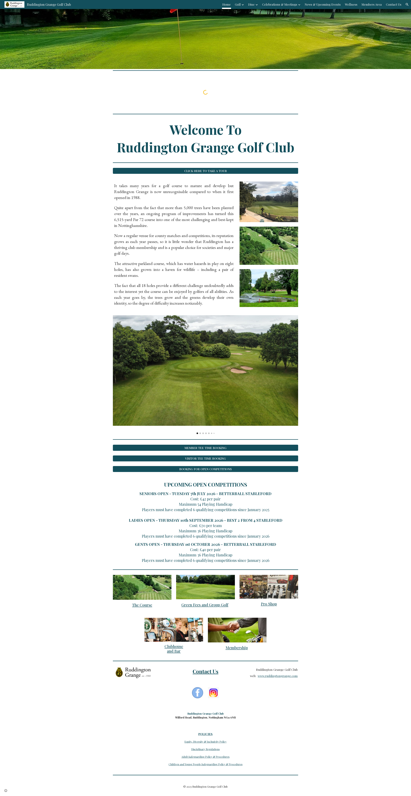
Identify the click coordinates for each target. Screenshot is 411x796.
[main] (205, 138)
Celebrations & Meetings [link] (279, 4)
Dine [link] (251, 4)
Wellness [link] (351, 4)
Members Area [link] (372, 4)
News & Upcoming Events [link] (323, 4)
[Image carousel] (205, 374)
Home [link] (226, 4)
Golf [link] (238, 4)
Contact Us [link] (393, 4)
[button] (407, 4)
